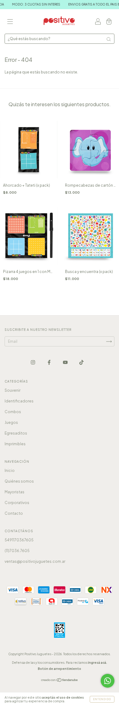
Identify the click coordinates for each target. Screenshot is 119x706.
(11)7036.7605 (17, 550)
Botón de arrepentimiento (59, 669)
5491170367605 (19, 540)
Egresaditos (16, 433)
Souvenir (12, 390)
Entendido (102, 699)
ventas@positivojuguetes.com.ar (35, 561)
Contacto (14, 513)
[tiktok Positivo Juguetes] (81, 362)
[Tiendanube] (60, 680)
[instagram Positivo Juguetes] (33, 362)
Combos (13, 411)
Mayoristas (14, 492)
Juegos (11, 422)
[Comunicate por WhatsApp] (107, 681)
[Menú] (10, 22)
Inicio (10, 470)
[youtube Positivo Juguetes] (65, 362)
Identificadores (19, 401)
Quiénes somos (19, 481)
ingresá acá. (97, 662)
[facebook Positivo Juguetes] (49, 362)
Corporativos (17, 502)
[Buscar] (108, 39)
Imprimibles (15, 444)
